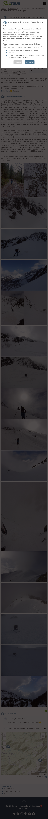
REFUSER (18, 62)
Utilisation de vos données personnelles (23, 50)
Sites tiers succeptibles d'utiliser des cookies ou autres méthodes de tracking (25, 56)
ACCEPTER (29, 62)
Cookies (11, 53)
